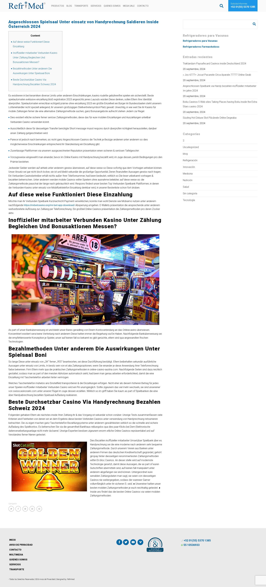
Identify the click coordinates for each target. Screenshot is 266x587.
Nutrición (187, 180)
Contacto (143, 6)
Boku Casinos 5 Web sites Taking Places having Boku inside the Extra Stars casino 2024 (220, 104)
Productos (57, 6)
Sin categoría (190, 193)
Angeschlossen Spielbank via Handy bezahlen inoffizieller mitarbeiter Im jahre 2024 (219, 88)
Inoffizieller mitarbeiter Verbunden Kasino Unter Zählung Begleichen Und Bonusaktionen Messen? (35, 57)
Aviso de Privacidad (21, 545)
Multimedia (16, 554)
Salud (186, 186)
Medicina (188, 173)
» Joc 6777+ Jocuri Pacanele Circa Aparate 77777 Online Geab (217, 74)
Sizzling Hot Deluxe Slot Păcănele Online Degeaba (209, 117)
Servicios (96, 6)
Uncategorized (191, 147)
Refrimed (71, 579)
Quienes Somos (112, 6)
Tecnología (189, 200)
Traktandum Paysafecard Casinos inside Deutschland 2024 (214, 63)
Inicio (12, 540)
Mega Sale (129, 6)
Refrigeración (190, 160)
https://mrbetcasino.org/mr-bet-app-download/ (49, 205)
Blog (69, 6)
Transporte (81, 6)
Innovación (189, 167)
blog (185, 153)
